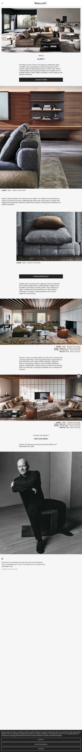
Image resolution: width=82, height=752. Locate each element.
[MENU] (3, 3)
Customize (41, 749)
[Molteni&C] (41, 3)
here (14, 735)
